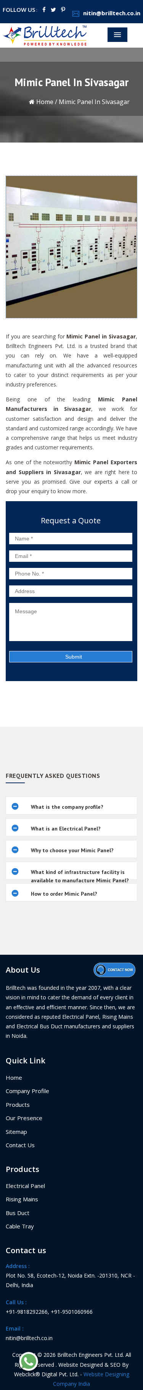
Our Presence (24, 1118)
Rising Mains (22, 1199)
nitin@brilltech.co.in (111, 13)
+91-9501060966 (72, 1311)
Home (44, 102)
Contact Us (20, 1145)
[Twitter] (53, 9)
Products (18, 1104)
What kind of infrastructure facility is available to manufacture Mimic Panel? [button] (80, 876)
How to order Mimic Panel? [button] (64, 893)
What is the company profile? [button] (67, 806)
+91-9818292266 (27, 1311)
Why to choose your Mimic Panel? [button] (72, 850)
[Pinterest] (63, 9)
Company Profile (27, 1091)
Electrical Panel (25, 1186)
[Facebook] (44, 9)
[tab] (71, 805)
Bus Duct (17, 1213)
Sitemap (16, 1131)
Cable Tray (20, 1226)
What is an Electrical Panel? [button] (66, 828)
